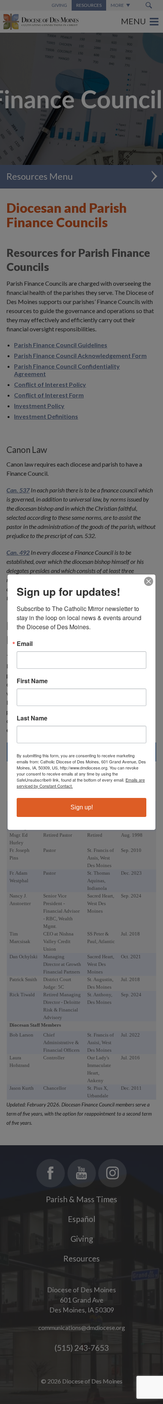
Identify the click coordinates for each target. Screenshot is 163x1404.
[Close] (148, 581)
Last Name (32, 718)
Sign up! (82, 807)
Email (25, 644)
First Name (32, 681)
